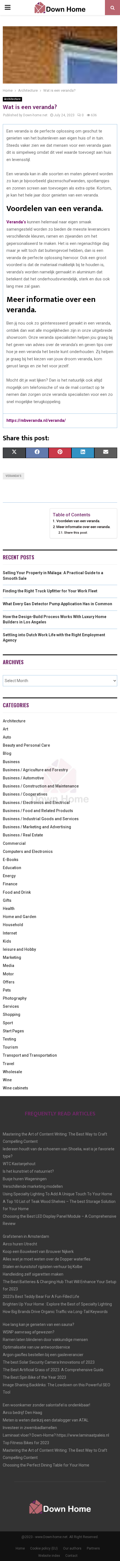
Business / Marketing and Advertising (37, 827)
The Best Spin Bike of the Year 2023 (34, 1377)
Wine (7, 1080)
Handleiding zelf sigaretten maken (33, 1274)
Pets (7, 990)
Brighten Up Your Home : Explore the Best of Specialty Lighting (57, 1304)
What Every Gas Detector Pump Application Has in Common (57, 604)
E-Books (10, 859)
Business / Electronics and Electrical (36, 802)
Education (12, 867)
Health (9, 908)
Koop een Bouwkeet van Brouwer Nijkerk (38, 1251)
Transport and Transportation (30, 1055)
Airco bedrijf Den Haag (22, 1412)
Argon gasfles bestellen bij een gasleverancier (43, 1354)
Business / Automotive (23, 778)
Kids (7, 941)
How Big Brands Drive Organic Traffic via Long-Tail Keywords (55, 1311)
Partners (93, 1548)
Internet (10, 933)
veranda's (13, 475)
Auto (7, 737)
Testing (9, 1039)
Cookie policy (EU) (44, 1548)
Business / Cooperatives (25, 794)
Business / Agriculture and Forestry (35, 770)
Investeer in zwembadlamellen (30, 1427)
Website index (49, 1556)
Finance (10, 884)
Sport (8, 1023)
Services (11, 1006)
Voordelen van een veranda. (78, 521)
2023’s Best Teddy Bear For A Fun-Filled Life (41, 1296)
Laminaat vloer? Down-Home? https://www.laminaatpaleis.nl (56, 1435)
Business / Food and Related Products (38, 810)
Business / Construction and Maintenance (41, 786)
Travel (8, 1063)
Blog (7, 753)
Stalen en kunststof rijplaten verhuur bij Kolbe (42, 1266)
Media (8, 965)
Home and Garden (19, 916)
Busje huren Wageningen (25, 1179)
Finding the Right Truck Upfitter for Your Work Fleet (50, 591)
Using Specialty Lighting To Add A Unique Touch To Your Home (57, 1194)
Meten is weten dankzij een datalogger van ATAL (45, 1420)
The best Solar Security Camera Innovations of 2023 (49, 1362)
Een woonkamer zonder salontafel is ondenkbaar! (46, 1405)
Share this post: (75, 532)
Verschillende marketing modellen (33, 1186)
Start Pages (13, 1031)
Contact (71, 1556)
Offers (9, 982)
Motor (8, 974)
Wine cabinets (15, 1088)
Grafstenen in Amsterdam (26, 1236)
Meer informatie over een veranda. (83, 527)
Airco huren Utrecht (20, 1244)
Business (11, 762)
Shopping (11, 1014)
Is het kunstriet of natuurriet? (28, 1171)
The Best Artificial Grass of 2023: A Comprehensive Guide (53, 1370)
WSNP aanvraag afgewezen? (28, 1332)
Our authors (72, 1548)
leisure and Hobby (19, 949)
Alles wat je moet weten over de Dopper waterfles (46, 1259)
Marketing (12, 957)
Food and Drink (17, 892)
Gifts (7, 900)
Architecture (12, 99)
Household (13, 925)
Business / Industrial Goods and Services (41, 819)
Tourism (10, 1047)
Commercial (14, 843)
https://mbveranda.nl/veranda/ (36, 420)
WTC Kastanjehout (19, 1164)
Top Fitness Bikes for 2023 (26, 1443)
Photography (15, 998)
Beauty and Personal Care (26, 745)
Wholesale (12, 1072)
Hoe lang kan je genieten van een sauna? (38, 1324)
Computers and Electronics (28, 851)
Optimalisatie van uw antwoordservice (36, 1347)
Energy (9, 876)
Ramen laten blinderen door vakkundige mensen (45, 1339)
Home (20, 1548)
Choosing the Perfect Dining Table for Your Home (46, 1465)
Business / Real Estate (23, 835)
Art (5, 729)
